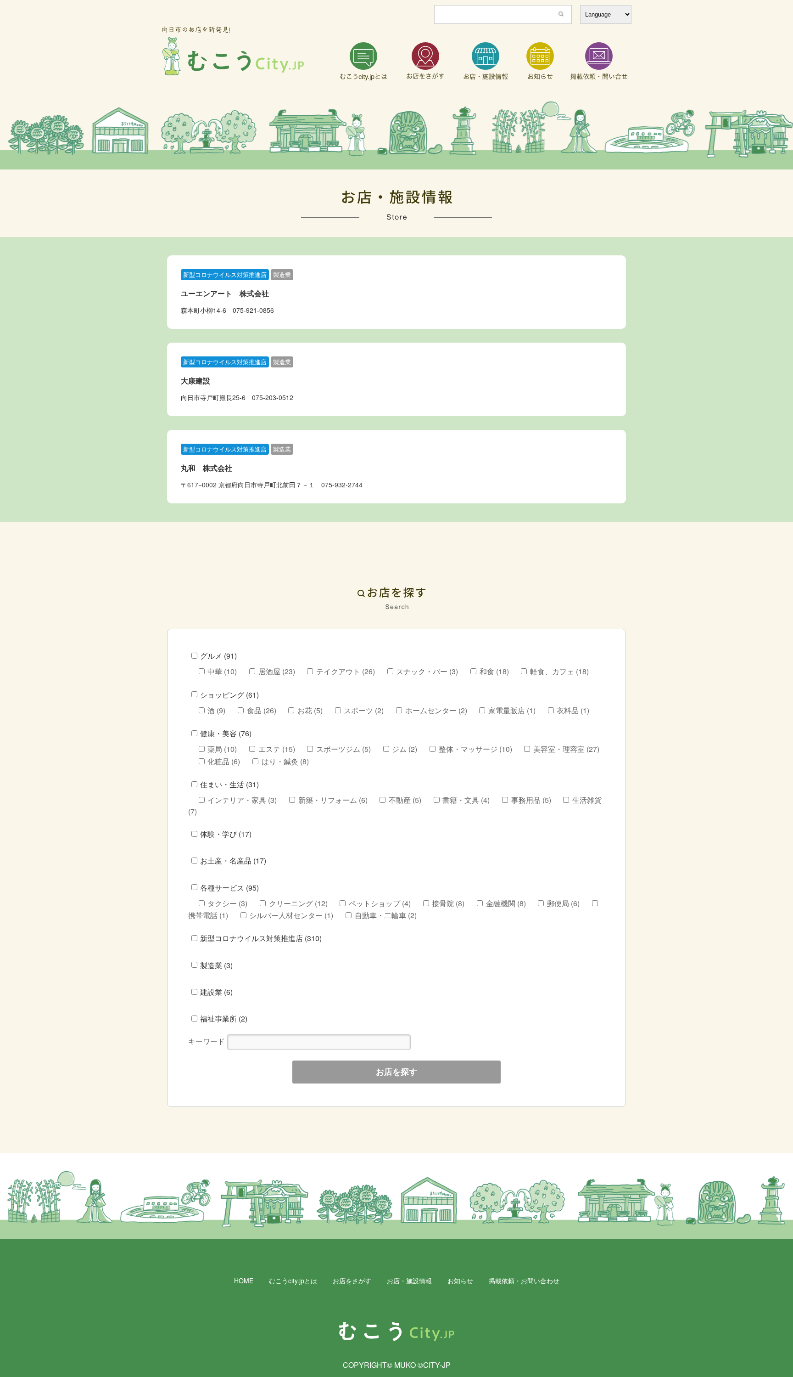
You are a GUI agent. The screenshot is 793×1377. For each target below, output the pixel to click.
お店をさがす (352, 1280)
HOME (243, 1280)
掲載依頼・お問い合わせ (524, 1280)
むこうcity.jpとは (293, 1280)
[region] (396, 135)
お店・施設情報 (409, 1280)
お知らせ (460, 1280)
